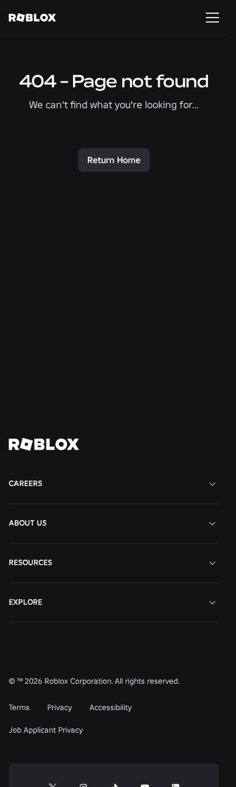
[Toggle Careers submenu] (212, 483)
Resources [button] (30, 562)
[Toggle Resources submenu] (212, 563)
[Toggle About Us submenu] (212, 523)
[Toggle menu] (212, 17)
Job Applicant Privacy (46, 730)
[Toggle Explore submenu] (212, 602)
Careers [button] (25, 483)
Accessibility (110, 707)
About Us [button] (28, 523)
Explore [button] (25, 602)
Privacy (59, 707)
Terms (19, 707)
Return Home (114, 159)
